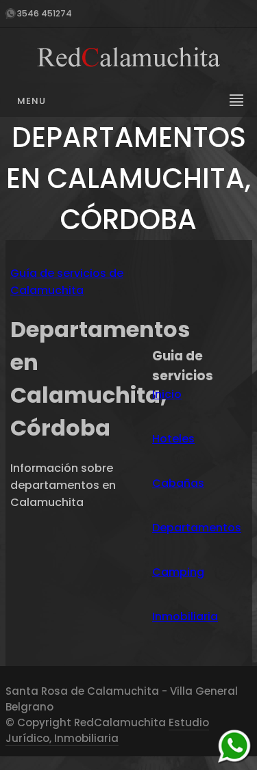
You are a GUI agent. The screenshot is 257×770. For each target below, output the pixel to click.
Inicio (167, 394)
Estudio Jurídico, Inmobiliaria (107, 730)
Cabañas (178, 483)
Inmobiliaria (185, 616)
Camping (178, 572)
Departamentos (196, 527)
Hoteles (173, 439)
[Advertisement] (199, 296)
